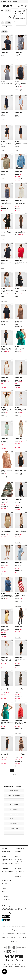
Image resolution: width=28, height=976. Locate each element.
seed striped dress (14, 833)
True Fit (4, 866)
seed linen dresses (14, 828)
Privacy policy (22, 937)
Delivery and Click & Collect (7, 859)
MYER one (4, 883)
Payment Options (6, 854)
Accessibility (18, 876)
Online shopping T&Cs (14, 930)
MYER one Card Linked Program (7, 872)
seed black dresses (14, 823)
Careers (4, 888)
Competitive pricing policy (18, 926)
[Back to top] (25, 973)
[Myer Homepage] (7, 7)
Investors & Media (6, 894)
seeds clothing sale (14, 814)
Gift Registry (18, 868)
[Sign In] (19, 6)
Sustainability (5, 896)
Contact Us (18, 856)
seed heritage (14, 800)
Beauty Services (19, 866)
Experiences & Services (18, 862)
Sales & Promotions (20, 871)
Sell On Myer (5, 902)
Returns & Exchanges (7, 863)
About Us (4, 891)
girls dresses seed (14, 809)
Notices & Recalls (19, 874)
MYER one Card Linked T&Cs (9, 937)
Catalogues (5, 868)
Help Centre (18, 851)
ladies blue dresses (14, 804)
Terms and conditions (9, 933)
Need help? (4, 971)
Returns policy (6, 926)
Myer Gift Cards (6, 886)
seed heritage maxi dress (14, 818)
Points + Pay (5, 856)
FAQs (16, 854)
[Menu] (2, 10)
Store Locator (18, 859)
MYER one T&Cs (21, 933)
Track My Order (6, 851)
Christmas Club (6, 899)
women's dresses (14, 790)
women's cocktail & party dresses (14, 795)
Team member (14, 941)
